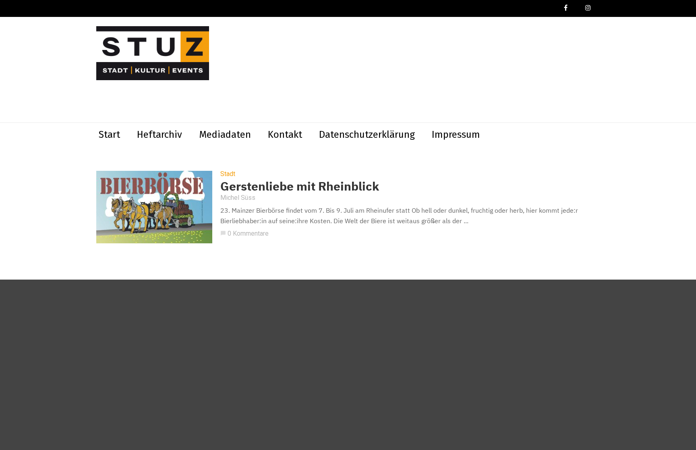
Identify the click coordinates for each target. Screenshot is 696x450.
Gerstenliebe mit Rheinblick (299, 186)
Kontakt (285, 134)
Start (109, 134)
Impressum (456, 134)
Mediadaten (225, 134)
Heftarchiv (159, 134)
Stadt (227, 174)
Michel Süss (237, 197)
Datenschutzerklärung (367, 134)
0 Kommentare (244, 233)
